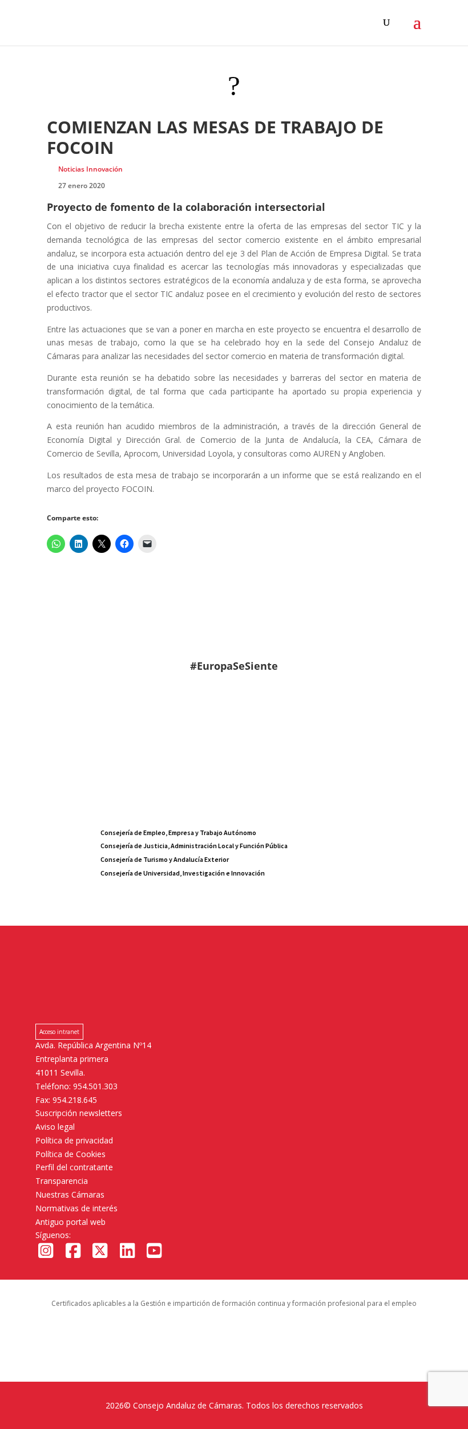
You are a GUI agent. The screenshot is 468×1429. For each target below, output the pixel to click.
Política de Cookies (70, 1154)
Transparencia (61, 1180)
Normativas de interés (76, 1208)
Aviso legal (55, 1126)
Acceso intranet (59, 1032)
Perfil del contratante (74, 1167)
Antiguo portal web (70, 1221)
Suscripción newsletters (78, 1113)
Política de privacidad (74, 1140)
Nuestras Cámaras (69, 1194)
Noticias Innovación (90, 169)
